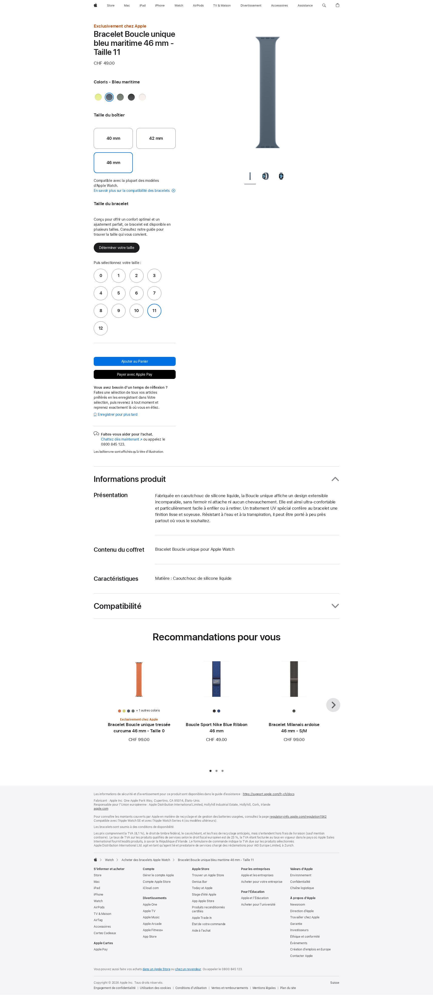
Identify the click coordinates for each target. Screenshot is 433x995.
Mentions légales (264, 988)
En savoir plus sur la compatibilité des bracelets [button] (132, 191)
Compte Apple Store (157, 882)
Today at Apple (202, 888)
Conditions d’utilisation (191, 988)
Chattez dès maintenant (121, 439)
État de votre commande (209, 924)
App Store (150, 936)
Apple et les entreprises (257, 875)
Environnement (300, 875)
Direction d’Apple (302, 911)
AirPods (99, 907)
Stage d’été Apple (204, 894)
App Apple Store (203, 901)
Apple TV (149, 911)
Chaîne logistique (302, 888)
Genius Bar (199, 882)
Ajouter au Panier (134, 361)
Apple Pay (101, 949)
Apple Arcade (152, 924)
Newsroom (297, 904)
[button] (324, 5)
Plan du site (288, 988)
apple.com (101, 808)
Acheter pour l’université (258, 904)
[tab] (250, 177)
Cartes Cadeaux (105, 933)
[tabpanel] (267, 95)
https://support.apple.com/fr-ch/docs (268, 794)
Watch (109, 860)
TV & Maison (102, 914)
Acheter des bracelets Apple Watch (146, 860)
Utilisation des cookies (155, 988)
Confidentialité (300, 882)
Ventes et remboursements (229, 988)
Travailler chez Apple (304, 917)
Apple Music (151, 917)
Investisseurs (299, 930)
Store (97, 875)
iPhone (98, 894)
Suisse (334, 982)
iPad (97, 888)
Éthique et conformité (304, 936)
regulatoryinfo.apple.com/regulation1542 (298, 816)
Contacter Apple (301, 956)
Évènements (298, 943)
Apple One (150, 904)
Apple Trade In (202, 918)
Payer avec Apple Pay (135, 374)
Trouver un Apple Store (208, 875)
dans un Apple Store (156, 969)
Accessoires (102, 926)
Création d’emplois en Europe (310, 949)
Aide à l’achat (201, 930)
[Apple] (95, 859)
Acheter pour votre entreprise (261, 882)
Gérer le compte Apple (158, 875)
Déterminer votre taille (116, 248)
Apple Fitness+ (153, 930)
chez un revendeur (188, 969)
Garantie (296, 924)
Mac (97, 882)
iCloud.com (151, 888)
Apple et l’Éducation (255, 898)
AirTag (98, 920)
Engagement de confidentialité (115, 988)
